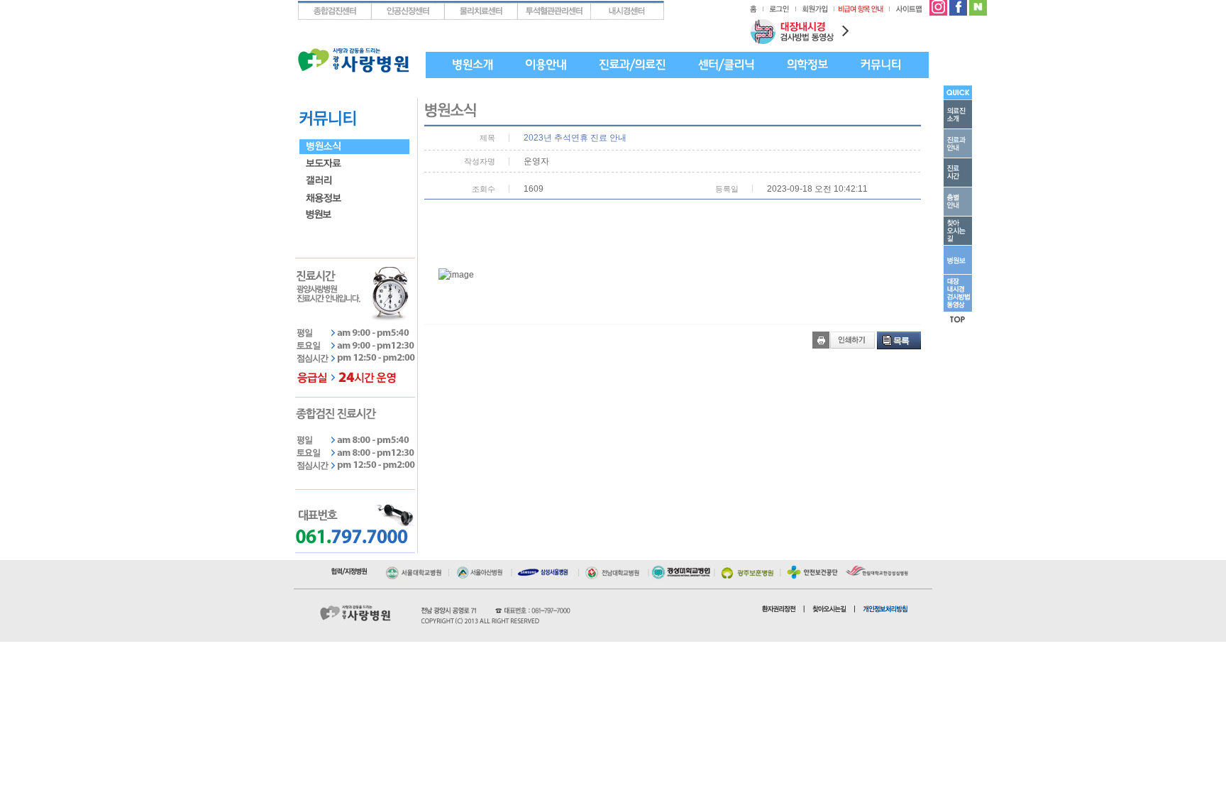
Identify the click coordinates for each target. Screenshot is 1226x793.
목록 (901, 341)
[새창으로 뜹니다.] (938, 6)
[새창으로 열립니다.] (416, 569)
